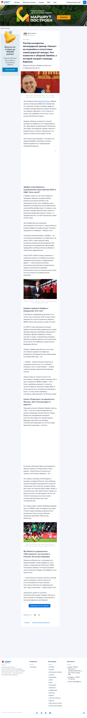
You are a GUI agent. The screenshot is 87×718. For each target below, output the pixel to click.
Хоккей (41, 2)
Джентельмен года (74, 2)
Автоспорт (52, 685)
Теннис (51, 675)
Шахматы (52, 687)
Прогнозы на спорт (55, 703)
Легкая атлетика (54, 698)
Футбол (17, 2)
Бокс (51, 682)
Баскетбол (52, 677)
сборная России (44, 101)
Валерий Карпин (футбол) (40, 622)
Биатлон (52, 693)
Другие (51, 700)
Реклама (33, 667)
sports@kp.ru (77, 681)
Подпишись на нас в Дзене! (39, 605)
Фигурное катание (29, 2)
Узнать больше (10, 69)
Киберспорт (53, 690)
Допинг (51, 695)
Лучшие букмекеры (55, 706)
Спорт (2, 28)
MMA (48, 2)
